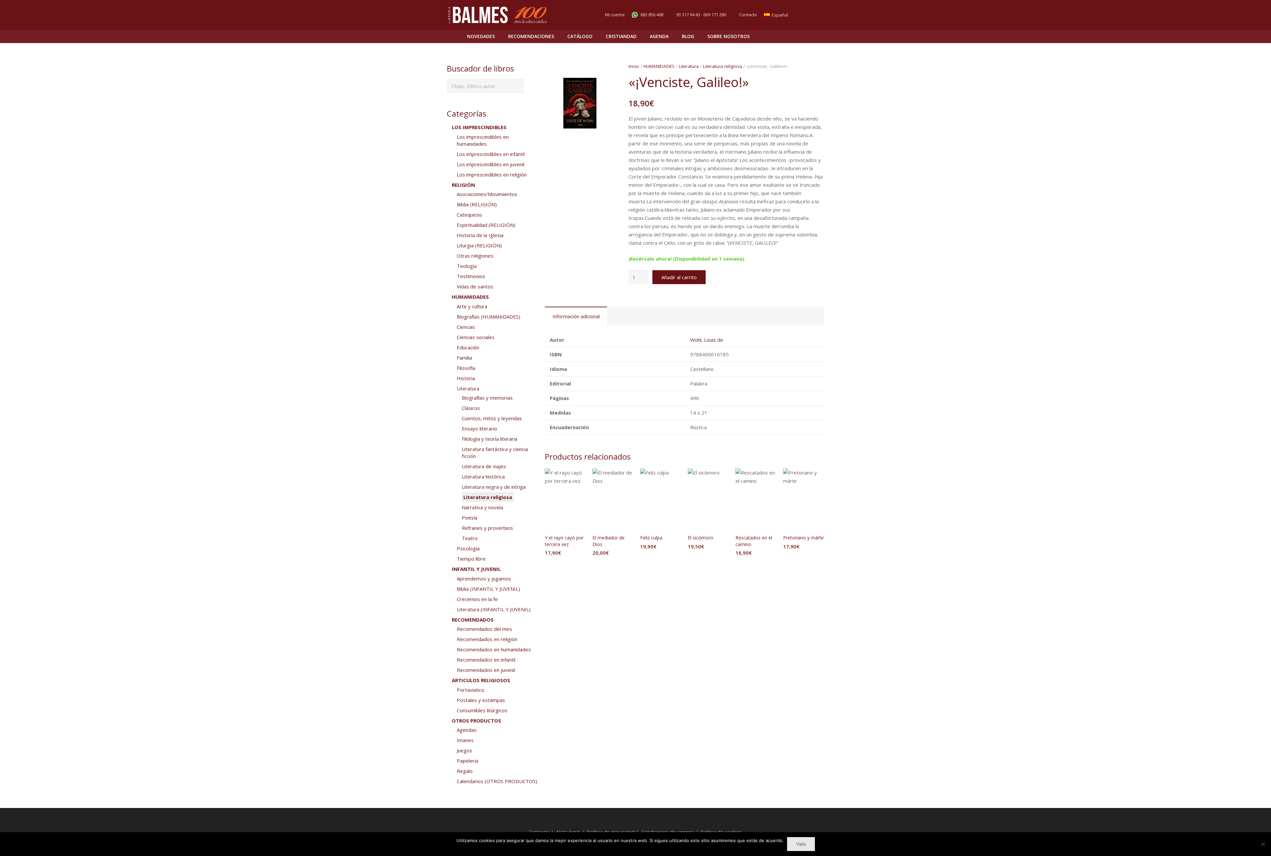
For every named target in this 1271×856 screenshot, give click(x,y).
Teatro (470, 538)
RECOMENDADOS (473, 619)
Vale (801, 844)
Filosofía (466, 368)
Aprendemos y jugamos (484, 578)
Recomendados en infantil (486, 659)
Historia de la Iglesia (480, 235)
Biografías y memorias (487, 397)
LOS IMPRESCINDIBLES (479, 127)
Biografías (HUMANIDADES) (488, 316)
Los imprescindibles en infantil (491, 154)
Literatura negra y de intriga (494, 486)
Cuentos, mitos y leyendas (492, 418)
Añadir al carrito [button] (565, 566)
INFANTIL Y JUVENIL (476, 569)
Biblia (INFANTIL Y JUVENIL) (488, 588)
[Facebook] (806, 15)
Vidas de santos (475, 286)
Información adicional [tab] (576, 316)
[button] (605, 88)
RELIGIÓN (463, 184)
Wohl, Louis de (706, 339)
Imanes (465, 740)
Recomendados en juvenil (486, 670)
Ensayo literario (479, 428)
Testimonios (471, 276)
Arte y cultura (472, 306)
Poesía (469, 517)
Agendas (467, 730)
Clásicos (471, 408)
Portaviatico (470, 689)
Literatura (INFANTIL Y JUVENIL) (494, 609)
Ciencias (466, 327)
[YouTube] (818, 15)
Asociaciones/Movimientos (487, 194)
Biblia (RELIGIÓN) (477, 204)
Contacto (748, 15)
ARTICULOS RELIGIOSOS (481, 680)
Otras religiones (475, 255)
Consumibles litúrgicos (482, 710)
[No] (1262, 844)
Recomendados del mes (484, 629)
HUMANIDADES (659, 66)
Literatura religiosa (722, 66)
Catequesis (469, 214)
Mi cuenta (615, 15)
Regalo (465, 771)
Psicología (468, 548)
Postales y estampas (481, 700)
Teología (467, 266)
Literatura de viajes (484, 466)
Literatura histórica (483, 476)
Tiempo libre (471, 558)
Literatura (689, 66)
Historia (466, 378)
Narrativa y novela (482, 507)
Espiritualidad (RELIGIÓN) (486, 225)
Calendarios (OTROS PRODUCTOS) (497, 781)
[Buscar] (804, 36)
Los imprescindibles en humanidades (483, 140)
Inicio (634, 66)
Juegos (464, 750)
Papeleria (467, 760)
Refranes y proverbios (487, 528)
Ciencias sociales (475, 337)
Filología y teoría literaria (489, 438)
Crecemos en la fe (477, 599)
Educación (468, 347)
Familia (464, 357)
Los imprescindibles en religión (492, 174)
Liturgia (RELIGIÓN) (479, 245)
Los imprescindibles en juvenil (490, 164)
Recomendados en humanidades (494, 649)
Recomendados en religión (487, 639)
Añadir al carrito (679, 277)
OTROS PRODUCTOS (476, 720)
